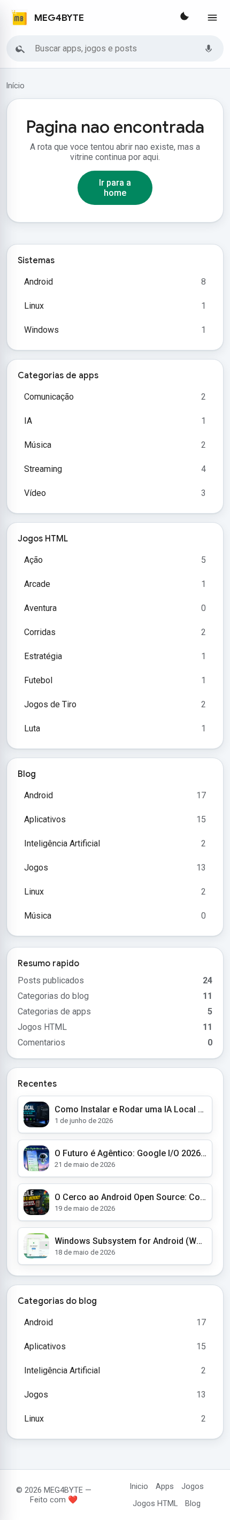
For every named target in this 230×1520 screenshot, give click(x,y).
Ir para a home (115, 188)
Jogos (36, 867)
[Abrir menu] (212, 17)
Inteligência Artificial (62, 843)
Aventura (40, 608)
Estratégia (43, 656)
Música (37, 445)
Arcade (37, 584)
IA (28, 421)
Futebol (38, 680)
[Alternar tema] (183, 17)
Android (38, 282)
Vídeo (35, 493)
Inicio (138, 1486)
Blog (193, 1503)
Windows (41, 330)
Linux (34, 306)
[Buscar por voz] (208, 48)
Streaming (43, 469)
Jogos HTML (155, 1503)
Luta (32, 728)
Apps (165, 1486)
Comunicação (49, 397)
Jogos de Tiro (50, 704)
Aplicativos (45, 819)
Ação (33, 560)
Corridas (40, 632)
